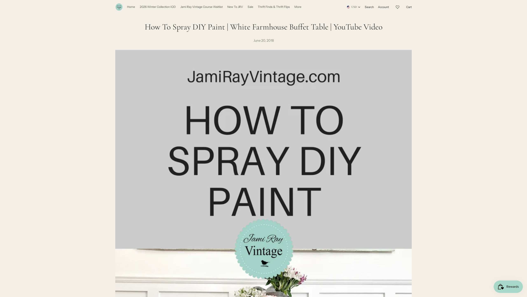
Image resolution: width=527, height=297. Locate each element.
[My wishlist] (397, 6)
